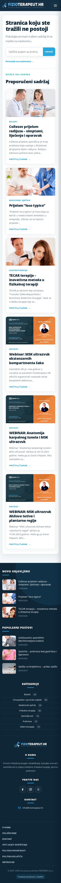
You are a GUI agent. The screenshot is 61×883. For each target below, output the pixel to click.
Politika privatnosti (14, 850)
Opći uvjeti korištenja (14, 844)
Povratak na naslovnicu (20, 61)
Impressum (8, 862)
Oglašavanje (9, 833)
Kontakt (7, 839)
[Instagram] (30, 789)
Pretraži (49, 52)
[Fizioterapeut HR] (26, 5)
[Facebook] (23, 789)
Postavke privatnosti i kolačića (30, 876)
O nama (6, 827)
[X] (38, 789)
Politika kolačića (12, 856)
